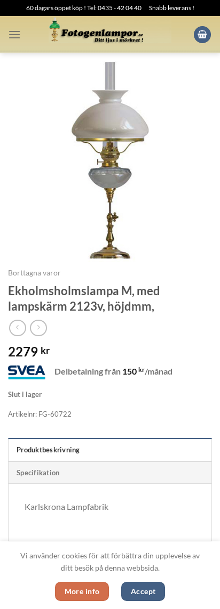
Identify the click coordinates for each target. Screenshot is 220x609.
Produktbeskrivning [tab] (48, 449)
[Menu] (14, 34)
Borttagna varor (34, 273)
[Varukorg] (202, 35)
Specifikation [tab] (38, 472)
